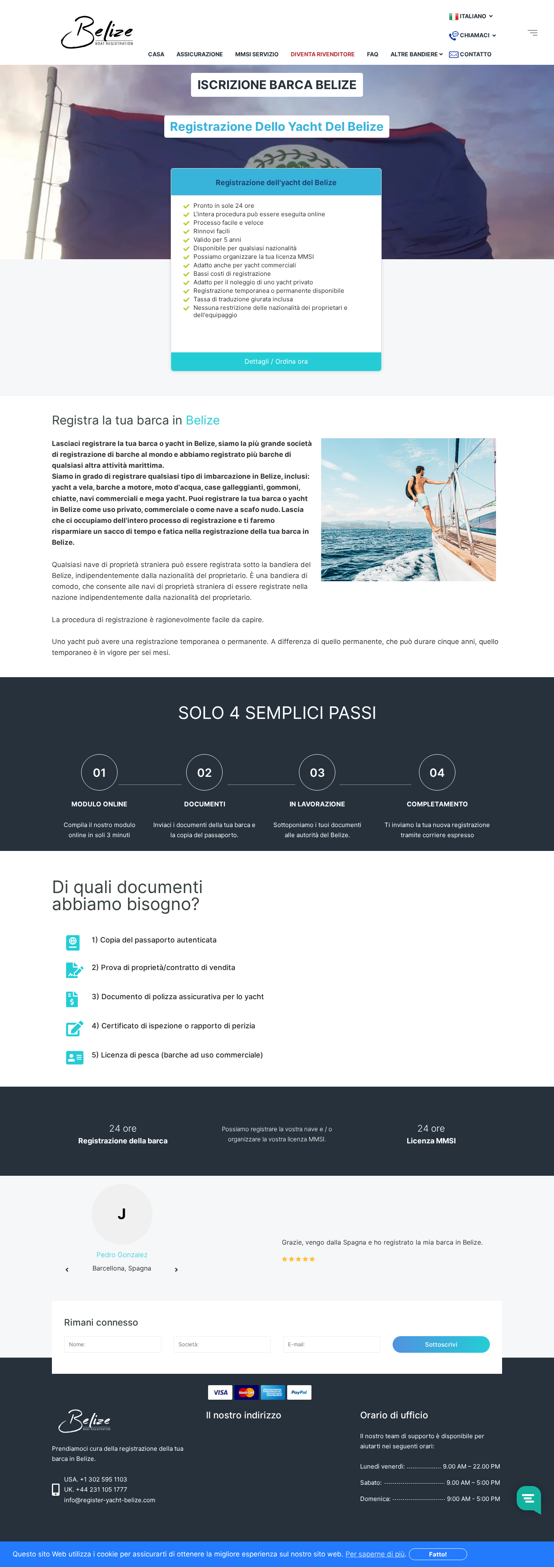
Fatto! (438, 1554)
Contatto (475, 54)
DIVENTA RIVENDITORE (323, 54)
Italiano (473, 16)
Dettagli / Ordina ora (276, 361)
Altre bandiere (414, 54)
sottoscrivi (441, 1344)
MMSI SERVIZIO (257, 54)
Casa (156, 54)
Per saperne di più (375, 1554)
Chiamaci (475, 35)
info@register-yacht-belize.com (109, 1500)
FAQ (372, 54)
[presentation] (67, 1270)
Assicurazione (199, 54)
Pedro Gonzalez (122, 1255)
